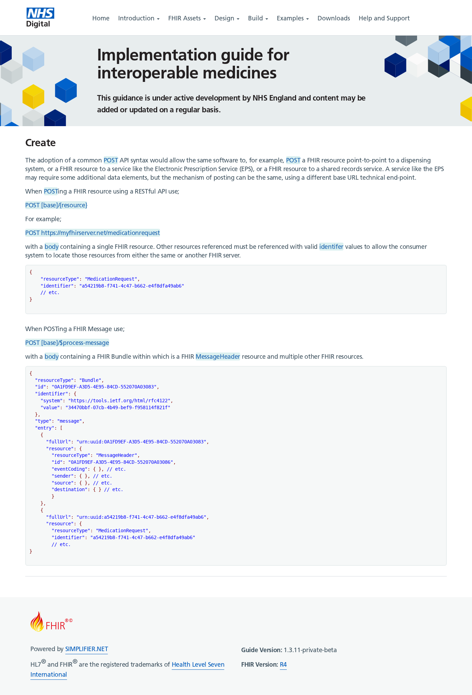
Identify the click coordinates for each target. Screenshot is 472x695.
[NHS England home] (40, 18)
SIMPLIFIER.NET (86, 649)
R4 (283, 664)
